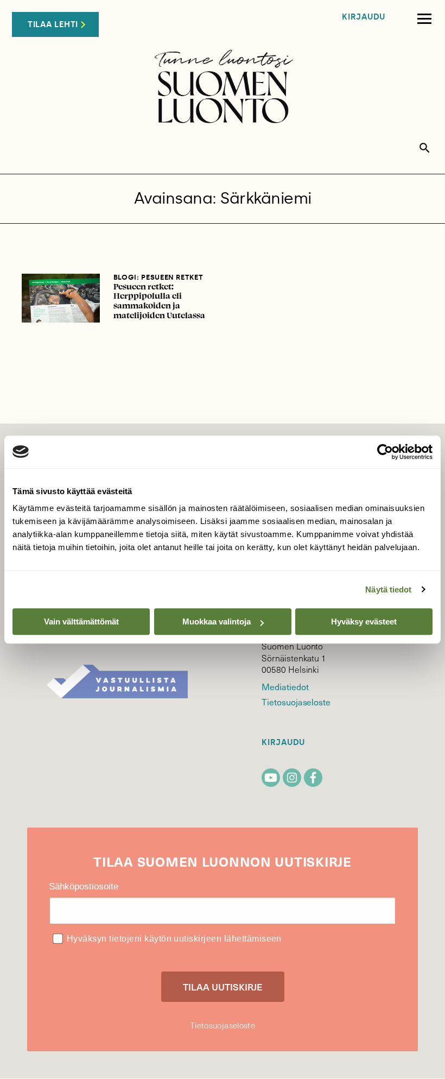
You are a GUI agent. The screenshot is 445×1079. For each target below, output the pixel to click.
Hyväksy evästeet (364, 621)
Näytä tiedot (388, 589)
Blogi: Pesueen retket (158, 277)
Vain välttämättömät (81, 621)
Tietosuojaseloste (296, 701)
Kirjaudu (363, 17)
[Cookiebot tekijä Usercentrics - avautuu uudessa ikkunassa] (385, 452)
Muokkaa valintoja (216, 621)
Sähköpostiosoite (83, 886)
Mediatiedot (285, 686)
